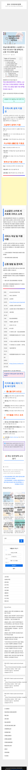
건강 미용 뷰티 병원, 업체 (9, 725)
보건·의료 (6, 584)
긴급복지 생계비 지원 (11, 62)
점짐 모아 (6, 715)
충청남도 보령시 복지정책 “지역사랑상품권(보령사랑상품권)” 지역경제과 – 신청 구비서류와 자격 (13, 628)
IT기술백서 (6, 708)
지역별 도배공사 (7, 735)
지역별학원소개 (7, 728)
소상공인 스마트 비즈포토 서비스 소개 (13, 66)
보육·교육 (6, 587)
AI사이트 (6, 755)
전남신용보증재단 (17, 473)
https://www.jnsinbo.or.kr (16, 363)
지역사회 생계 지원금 (9, 60)
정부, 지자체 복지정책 (14, 4)
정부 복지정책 (7, 722)
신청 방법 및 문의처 (9, 70)
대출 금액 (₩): (14, 552)
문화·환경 (6, 582)
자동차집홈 (6, 752)
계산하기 (14, 565)
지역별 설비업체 (7, 739)
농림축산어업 (7, 579)
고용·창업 (6, 466)
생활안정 (6, 593)
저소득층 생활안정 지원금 (12, 63)
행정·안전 (6, 601)
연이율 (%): (14, 556)
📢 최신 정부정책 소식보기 (12, 76)
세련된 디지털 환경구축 (15, 471)
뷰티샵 (5, 749)
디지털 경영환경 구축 (9, 469)
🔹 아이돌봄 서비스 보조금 (12, 74)
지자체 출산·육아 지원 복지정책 (11, 71)
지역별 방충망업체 (8, 742)
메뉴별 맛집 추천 (8, 745)
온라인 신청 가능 (14, 437)
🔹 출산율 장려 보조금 (11, 73)
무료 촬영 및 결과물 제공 (18, 469)
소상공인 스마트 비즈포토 (8, 473)
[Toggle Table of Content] (19, 59)
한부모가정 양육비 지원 (11, 65)
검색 (5, 538)
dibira (14, 54)
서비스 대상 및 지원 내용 (10, 68)
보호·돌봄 (6, 590)
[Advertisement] (14, 19)
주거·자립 (6, 598)
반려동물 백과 (7, 732)
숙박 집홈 (6, 718)
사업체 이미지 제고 (7, 471)
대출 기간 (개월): (14, 560)
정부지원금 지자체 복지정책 (10, 712)
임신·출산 (6, 595)
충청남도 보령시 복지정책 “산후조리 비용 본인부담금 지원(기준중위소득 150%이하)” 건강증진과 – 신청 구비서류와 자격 (13, 617)
